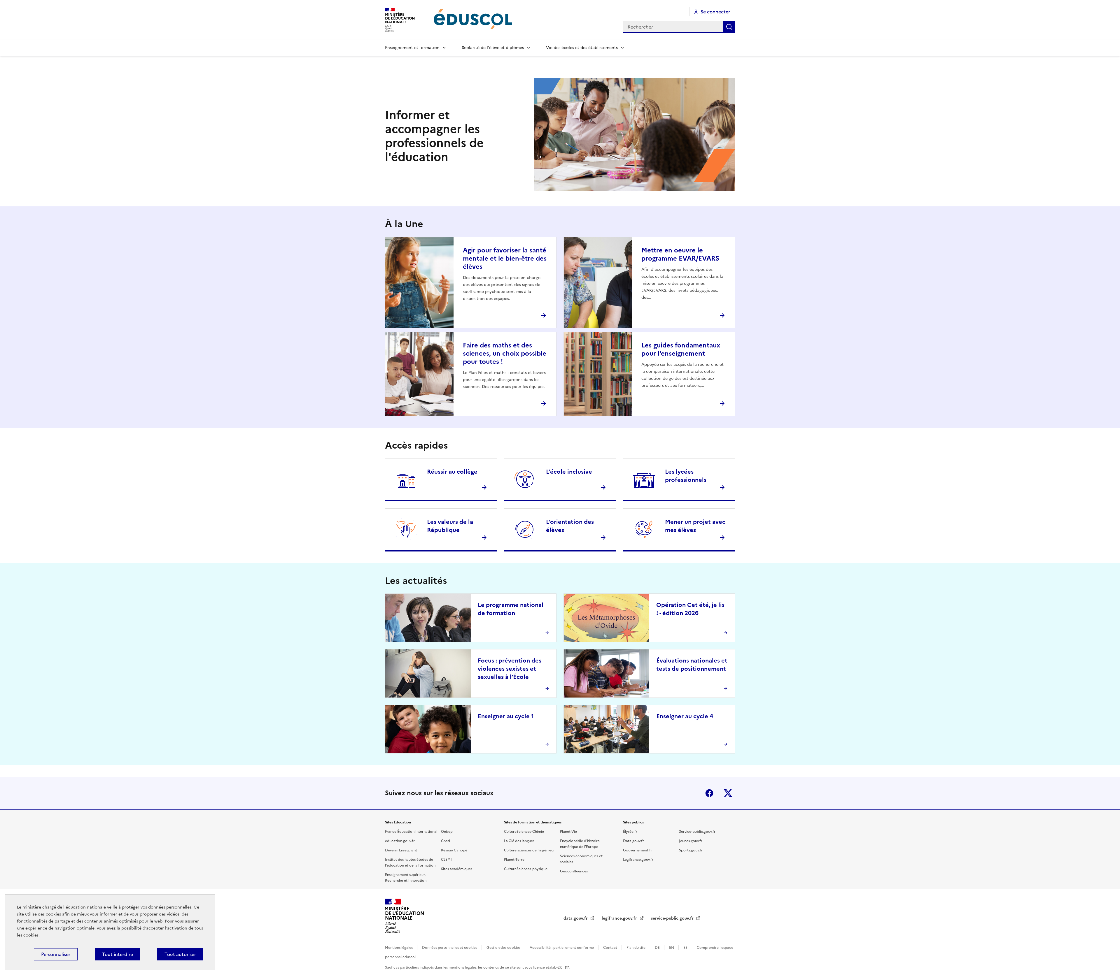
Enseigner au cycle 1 (506, 716)
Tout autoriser (180, 954)
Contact (610, 947)
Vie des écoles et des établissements (582, 48)
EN (672, 947)
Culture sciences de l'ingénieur (529, 850)
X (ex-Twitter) (728, 793)
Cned (445, 841)
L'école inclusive (569, 471)
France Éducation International (411, 831)
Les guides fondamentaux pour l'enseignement (680, 349)
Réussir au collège (452, 471)
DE (658, 947)
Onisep (447, 831)
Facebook (709, 793)
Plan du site (636, 947)
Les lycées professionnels (685, 475)
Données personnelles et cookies (450, 947)
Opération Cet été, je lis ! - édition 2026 (690, 608)
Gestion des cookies (504, 947)
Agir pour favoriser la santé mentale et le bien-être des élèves (505, 258)
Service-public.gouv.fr (697, 831)
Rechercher (729, 27)
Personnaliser (55, 954)
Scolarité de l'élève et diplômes (493, 48)
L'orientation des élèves (570, 525)
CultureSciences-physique (525, 869)
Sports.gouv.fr (691, 850)
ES (685, 947)
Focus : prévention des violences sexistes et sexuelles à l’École (509, 668)
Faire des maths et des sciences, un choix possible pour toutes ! (504, 353)
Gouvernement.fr (637, 850)
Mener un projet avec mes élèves (695, 525)
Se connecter (715, 11)
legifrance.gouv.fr (620, 918)
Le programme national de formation (510, 608)
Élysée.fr (630, 831)
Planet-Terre (514, 859)
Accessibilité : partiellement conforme (562, 947)
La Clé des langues (519, 841)
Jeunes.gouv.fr (690, 841)
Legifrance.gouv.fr (638, 859)
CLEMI (446, 859)
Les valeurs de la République (450, 525)
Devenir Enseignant (401, 850)
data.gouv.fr (576, 918)
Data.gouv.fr (633, 841)
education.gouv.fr (400, 841)
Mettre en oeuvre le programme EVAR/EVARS (680, 254)
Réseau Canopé (454, 850)
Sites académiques (456, 869)
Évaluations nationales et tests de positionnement (691, 664)
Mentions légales (399, 947)
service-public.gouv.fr (673, 918)
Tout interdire (117, 954)
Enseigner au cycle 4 (684, 716)
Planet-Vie (568, 831)
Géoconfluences (574, 871)
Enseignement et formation (412, 48)
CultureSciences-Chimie (524, 831)
